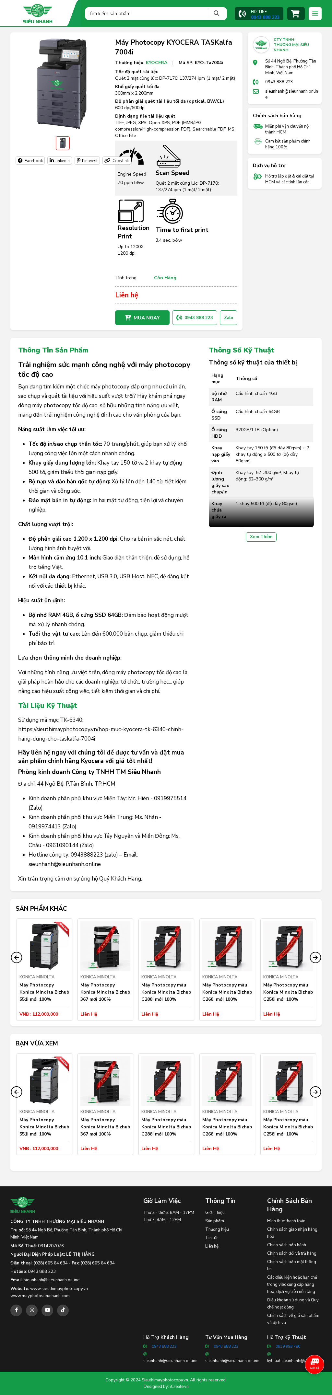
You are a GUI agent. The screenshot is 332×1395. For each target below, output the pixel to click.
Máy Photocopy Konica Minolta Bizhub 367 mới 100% (105, 992)
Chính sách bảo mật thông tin (291, 1265)
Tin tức (211, 1238)
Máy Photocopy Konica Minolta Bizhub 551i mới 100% (44, 992)
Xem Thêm (261, 537)
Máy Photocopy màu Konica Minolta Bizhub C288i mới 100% (166, 992)
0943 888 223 (279, 82)
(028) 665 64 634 (51, 1263)
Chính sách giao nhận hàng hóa (292, 1233)
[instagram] (32, 1310)
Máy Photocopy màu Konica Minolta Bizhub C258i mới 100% (288, 992)
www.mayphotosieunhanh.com (40, 1296)
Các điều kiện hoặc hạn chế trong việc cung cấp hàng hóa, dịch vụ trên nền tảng (292, 1284)
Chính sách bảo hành (286, 1245)
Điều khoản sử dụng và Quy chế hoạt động (293, 1303)
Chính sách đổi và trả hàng (291, 1253)
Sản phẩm (214, 1221)
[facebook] (16, 1310)
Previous (16, 957)
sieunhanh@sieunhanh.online (291, 94)
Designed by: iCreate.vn (166, 1386)
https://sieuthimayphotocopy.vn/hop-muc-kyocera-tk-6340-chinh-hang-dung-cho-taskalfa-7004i (101, 734)
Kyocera (156, 63)
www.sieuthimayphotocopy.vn (59, 1289)
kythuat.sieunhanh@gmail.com (295, 1360)
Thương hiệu (217, 1229)
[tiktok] (63, 1310)
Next (315, 957)
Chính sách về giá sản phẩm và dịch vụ (293, 1319)
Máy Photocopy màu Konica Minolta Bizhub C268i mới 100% (227, 992)
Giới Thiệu (215, 1213)
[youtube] (47, 1310)
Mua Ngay (147, 318)
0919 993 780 (288, 1346)
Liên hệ (212, 1246)
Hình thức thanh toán (286, 1221)
